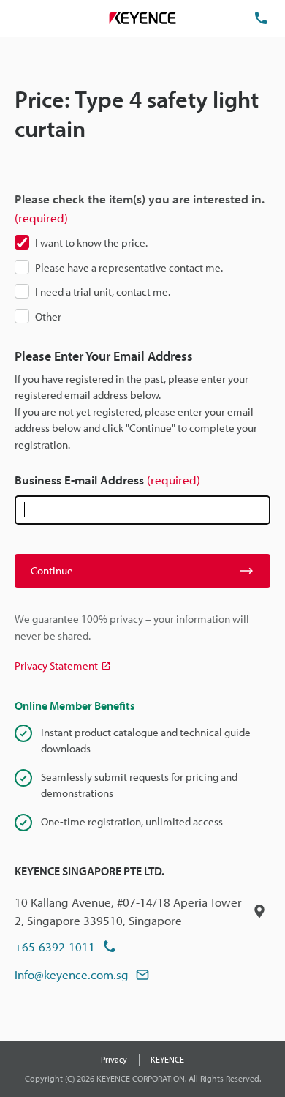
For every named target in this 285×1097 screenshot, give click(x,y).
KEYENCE (167, 1059)
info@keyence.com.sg (72, 974)
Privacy (114, 1059)
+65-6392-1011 (55, 946)
